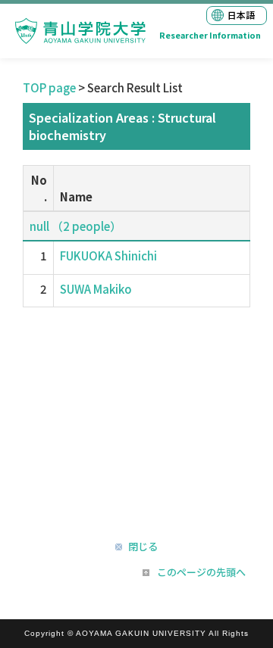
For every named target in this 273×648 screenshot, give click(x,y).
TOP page (49, 87)
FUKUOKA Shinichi (108, 255)
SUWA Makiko (96, 289)
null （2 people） (75, 226)
